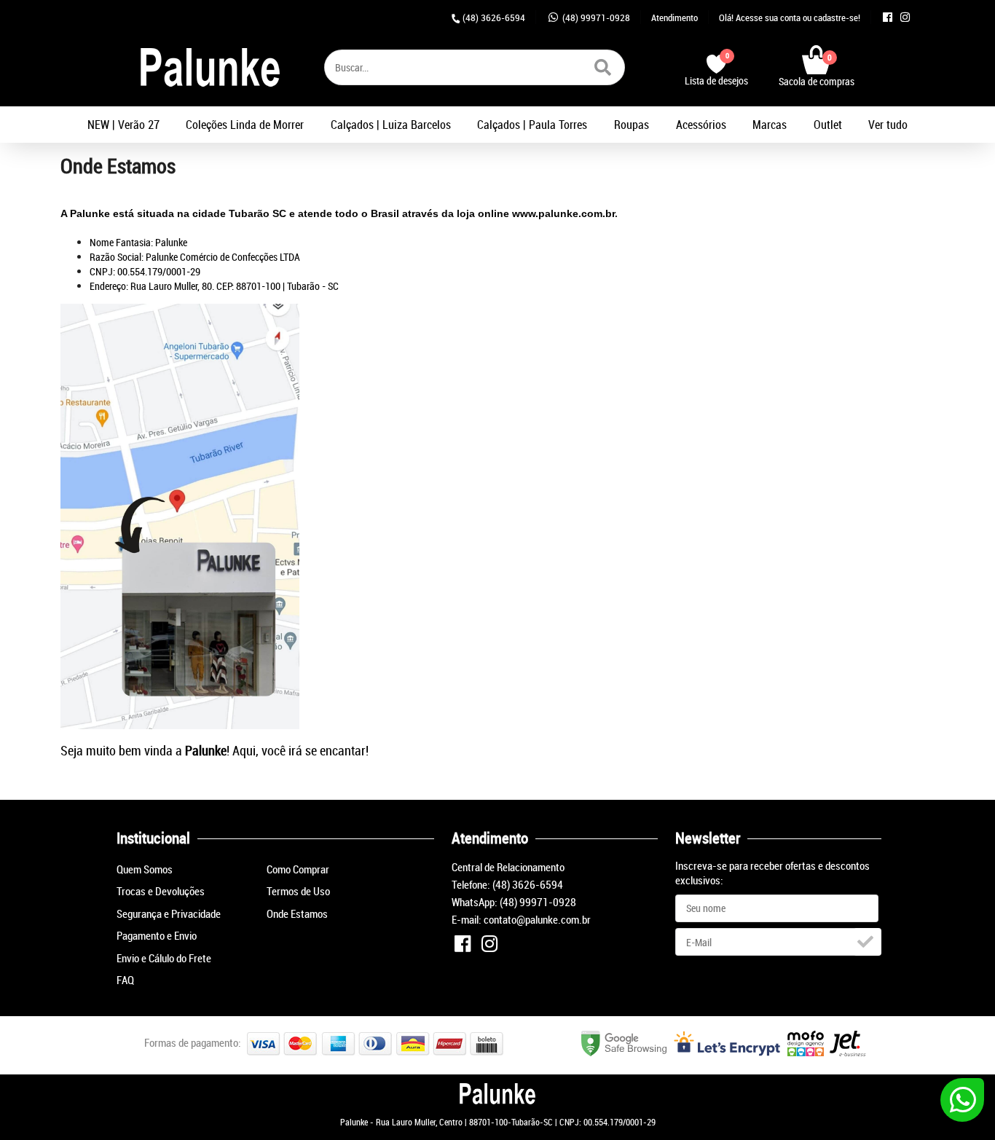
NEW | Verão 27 (123, 125)
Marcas (769, 125)
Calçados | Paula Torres (532, 125)
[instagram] (906, 17)
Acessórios (701, 125)
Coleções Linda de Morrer (245, 125)
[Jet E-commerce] (847, 1052)
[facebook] (890, 17)
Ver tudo (888, 125)
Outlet (828, 125)
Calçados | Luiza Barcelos (391, 125)
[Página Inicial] (210, 66)
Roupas (631, 125)
